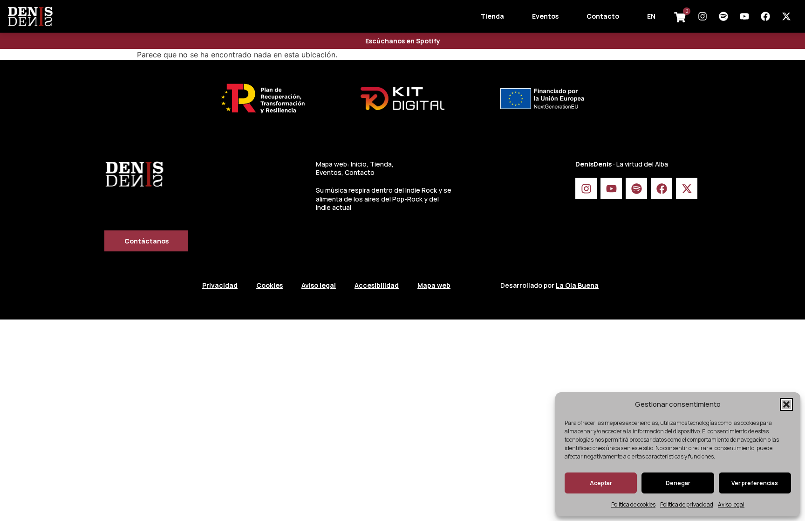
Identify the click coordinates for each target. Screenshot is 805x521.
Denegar (678, 483)
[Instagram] (702, 16)
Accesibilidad (377, 285)
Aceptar (601, 483)
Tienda (492, 16)
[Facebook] (765, 16)
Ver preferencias (754, 483)
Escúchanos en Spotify (402, 40)
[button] (786, 404)
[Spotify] (723, 16)
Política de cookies (633, 504)
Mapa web (433, 285)
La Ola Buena (577, 285)
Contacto (603, 16)
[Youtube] (744, 16)
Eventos (545, 16)
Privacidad (220, 285)
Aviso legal (731, 504)
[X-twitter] (786, 16)
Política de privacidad (686, 504)
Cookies (269, 285)
